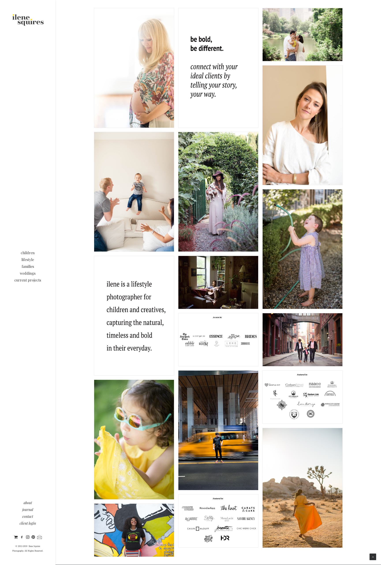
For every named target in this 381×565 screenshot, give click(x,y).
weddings (27, 273)
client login (28, 523)
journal (27, 509)
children (28, 252)
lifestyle (27, 259)
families (28, 266)
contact (27, 516)
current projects (27, 280)
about (28, 502)
